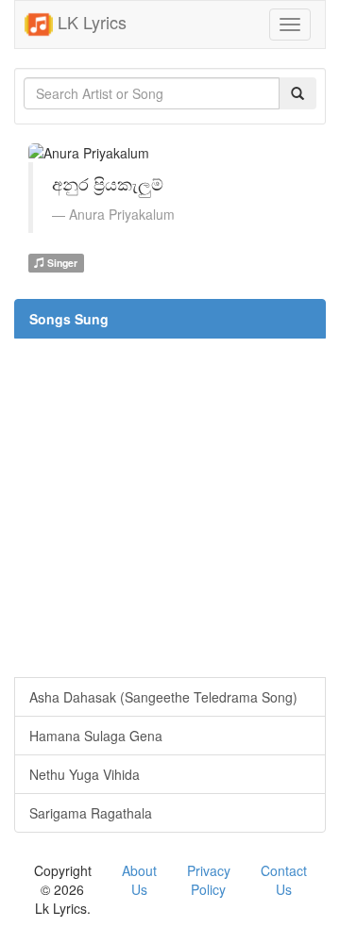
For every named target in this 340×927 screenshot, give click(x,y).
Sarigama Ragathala (90, 812)
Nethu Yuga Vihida (84, 774)
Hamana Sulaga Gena (95, 735)
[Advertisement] (170, 507)
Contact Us (284, 880)
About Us (139, 880)
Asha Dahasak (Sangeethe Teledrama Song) (163, 696)
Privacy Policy (208, 880)
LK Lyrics (90, 21)
